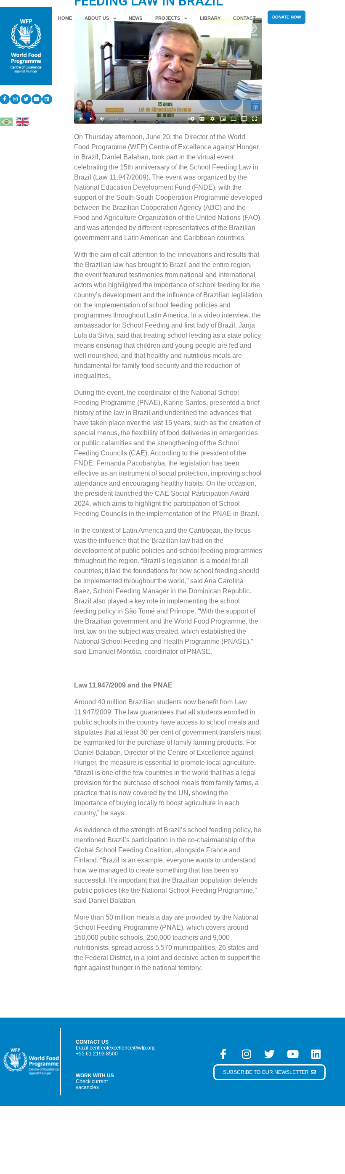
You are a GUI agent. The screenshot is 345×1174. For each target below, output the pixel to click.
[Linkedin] (47, 99)
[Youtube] (37, 99)
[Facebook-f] (223, 1053)
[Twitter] (26, 99)
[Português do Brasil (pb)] (6, 121)
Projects (167, 18)
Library (210, 18)
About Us (97, 18)
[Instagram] (15, 99)
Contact (244, 18)
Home (65, 18)
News (135, 18)
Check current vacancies (92, 1084)
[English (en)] (22, 121)
